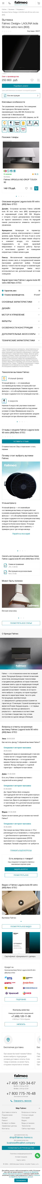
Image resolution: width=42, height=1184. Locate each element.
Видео (24, 1120)
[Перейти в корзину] (38, 3)
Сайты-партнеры (28, 1128)
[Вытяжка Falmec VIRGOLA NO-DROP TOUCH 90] (21, 155)
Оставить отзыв (21, 441)
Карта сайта (21, 1160)
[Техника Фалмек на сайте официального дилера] (21, 3)
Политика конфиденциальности (21, 1154)
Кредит (5, 1118)
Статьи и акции (27, 1115)
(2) (37, 174)
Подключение (7, 1115)
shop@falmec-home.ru (21, 1137)
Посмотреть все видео (21, 926)
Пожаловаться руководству (21, 1148)
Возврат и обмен (8, 1123)
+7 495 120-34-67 (21, 1083)
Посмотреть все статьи (21, 623)
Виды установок (28, 1123)
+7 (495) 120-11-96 (21, 1016)
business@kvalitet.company (21, 1143)
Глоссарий (26, 1118)
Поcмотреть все (21, 875)
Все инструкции (13, 95)
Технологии (26, 1126)
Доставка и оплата (9, 1112)
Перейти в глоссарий (21, 534)
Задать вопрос (21, 869)
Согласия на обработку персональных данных (24, 1176)
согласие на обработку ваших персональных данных (20, 1173)
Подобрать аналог (21, 86)
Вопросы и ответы (29, 1112)
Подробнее (21, 999)
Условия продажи (21, 1157)
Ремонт (5, 1120)
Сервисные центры (9, 1126)
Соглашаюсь (21, 1180)
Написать (21, 1024)
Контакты (5, 1128)
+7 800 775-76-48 (21, 1093)
